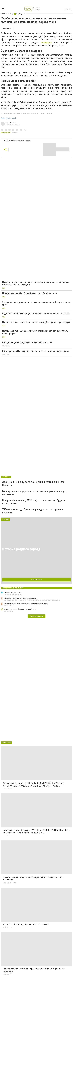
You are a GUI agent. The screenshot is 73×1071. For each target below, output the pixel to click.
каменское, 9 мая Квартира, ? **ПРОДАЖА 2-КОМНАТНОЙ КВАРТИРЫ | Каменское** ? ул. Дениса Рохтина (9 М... (36, 831)
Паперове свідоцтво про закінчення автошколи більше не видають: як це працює (35, 332)
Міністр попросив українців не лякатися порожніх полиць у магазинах (34, 493)
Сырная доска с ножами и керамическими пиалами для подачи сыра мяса (34, 970)
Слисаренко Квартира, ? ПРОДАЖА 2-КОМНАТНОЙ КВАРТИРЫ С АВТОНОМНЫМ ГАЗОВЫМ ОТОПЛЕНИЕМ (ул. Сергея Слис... (33, 784)
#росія (14, 118)
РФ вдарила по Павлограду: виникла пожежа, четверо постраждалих (35, 351)
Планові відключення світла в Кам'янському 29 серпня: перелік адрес (36, 322)
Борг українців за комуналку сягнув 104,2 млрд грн (27, 342)
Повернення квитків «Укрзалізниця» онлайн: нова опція (29, 293)
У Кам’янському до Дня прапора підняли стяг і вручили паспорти (32, 511)
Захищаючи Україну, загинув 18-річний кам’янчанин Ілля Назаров (33, 483)
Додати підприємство (36, 616)
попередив (46, 42)
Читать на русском (6, 28)
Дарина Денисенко (11, 123)
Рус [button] (66, 9)
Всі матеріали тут (36, 579)
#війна (3, 118)
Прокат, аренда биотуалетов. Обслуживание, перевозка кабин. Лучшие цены (33, 878)
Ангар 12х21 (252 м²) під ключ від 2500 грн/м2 (26, 924)
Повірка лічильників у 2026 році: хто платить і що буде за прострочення (33, 502)
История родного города (21, 549)
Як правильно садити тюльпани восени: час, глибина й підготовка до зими (36, 303)
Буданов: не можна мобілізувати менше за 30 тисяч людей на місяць (35, 313)
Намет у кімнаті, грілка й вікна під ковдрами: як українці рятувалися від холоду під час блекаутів (35, 283)
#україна (8, 118)
